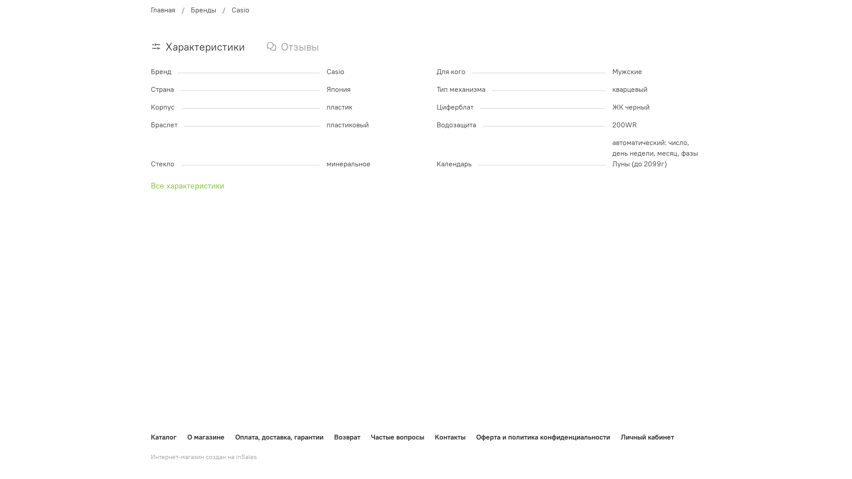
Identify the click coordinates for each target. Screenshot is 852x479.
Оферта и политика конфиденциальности (543, 436)
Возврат (347, 436)
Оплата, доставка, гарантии (279, 436)
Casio (240, 9)
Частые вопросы (397, 436)
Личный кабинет (647, 436)
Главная (163, 9)
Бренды (203, 9)
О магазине (206, 436)
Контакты (450, 436)
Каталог (164, 436)
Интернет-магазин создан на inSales (204, 457)
